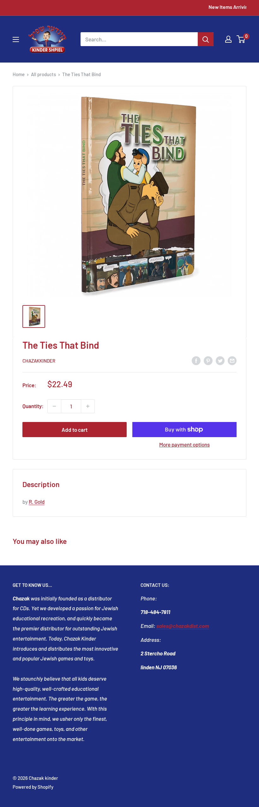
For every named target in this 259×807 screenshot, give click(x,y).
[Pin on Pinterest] (208, 360)
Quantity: (33, 406)
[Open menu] (16, 39)
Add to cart (74, 429)
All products (43, 74)
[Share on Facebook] (196, 360)
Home (19, 74)
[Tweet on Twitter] (220, 360)
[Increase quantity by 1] (87, 406)
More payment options (184, 444)
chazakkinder (38, 361)
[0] (241, 39)
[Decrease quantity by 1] (54, 406)
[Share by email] (232, 360)
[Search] (206, 39)
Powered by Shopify (33, 787)
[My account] (228, 39)
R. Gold (37, 501)
